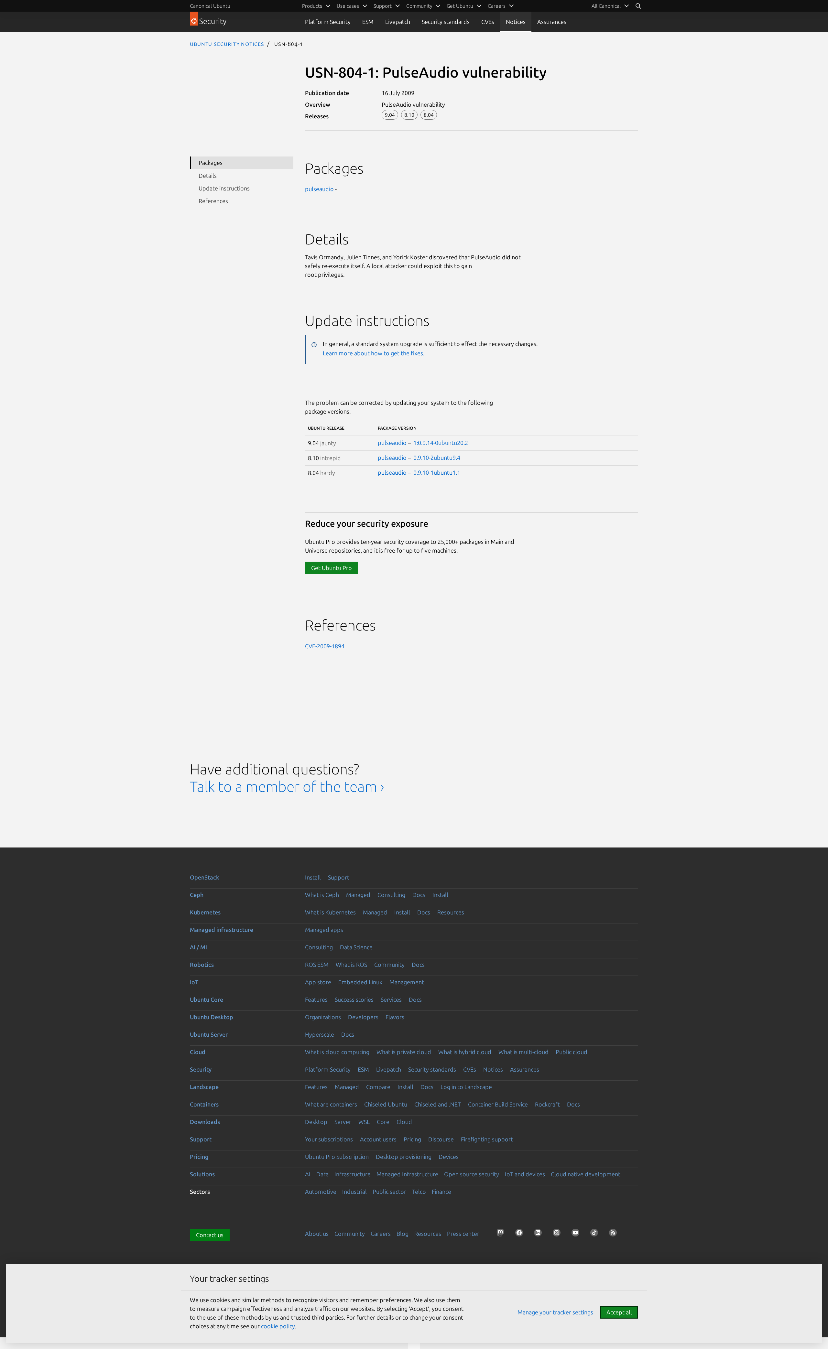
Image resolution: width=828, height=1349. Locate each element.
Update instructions (224, 188)
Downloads (205, 1121)
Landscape (204, 1087)
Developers (363, 1017)
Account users (378, 1139)
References (213, 201)
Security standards (446, 21)
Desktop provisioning (403, 1156)
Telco (419, 1191)
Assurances (551, 21)
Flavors (395, 1017)
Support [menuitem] (383, 6)
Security (201, 1069)
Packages (211, 162)
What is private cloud (403, 1052)
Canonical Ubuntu (210, 6)
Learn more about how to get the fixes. (373, 353)
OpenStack (204, 877)
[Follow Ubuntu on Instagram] (558, 1234)
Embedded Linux (360, 982)
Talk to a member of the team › (287, 786)
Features (316, 999)
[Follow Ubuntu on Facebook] (521, 1234)
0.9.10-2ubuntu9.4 (436, 457)
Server (342, 1121)
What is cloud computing (337, 1052)
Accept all (619, 1312)
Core (383, 1121)
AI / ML (199, 947)
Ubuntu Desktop (211, 1017)
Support (338, 877)
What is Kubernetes (330, 912)
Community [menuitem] (419, 6)
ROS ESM (317, 964)
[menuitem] (610, 6)
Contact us (209, 1235)
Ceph (196, 894)
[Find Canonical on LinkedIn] (540, 1234)
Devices (449, 1156)
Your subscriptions (329, 1139)
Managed (358, 894)
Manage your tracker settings (555, 1312)
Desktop (316, 1121)
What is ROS (351, 964)
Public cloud (571, 1052)
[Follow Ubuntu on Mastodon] (502, 1234)
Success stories (354, 999)
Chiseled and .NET (437, 1104)
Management (406, 982)
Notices (516, 21)
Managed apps (324, 929)
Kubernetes (205, 912)
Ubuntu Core (206, 999)
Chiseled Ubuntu (385, 1104)
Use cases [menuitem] (348, 6)
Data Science (356, 947)
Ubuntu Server (209, 1034)
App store (318, 982)
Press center (463, 1233)
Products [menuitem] (312, 6)
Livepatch (397, 21)
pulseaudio (319, 189)
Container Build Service (498, 1104)
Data (322, 1174)
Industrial (354, 1191)
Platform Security (328, 21)
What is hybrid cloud (464, 1052)
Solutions (202, 1174)
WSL (364, 1121)
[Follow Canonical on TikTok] (596, 1234)
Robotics (202, 964)
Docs (418, 894)
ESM (368, 21)
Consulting (391, 894)
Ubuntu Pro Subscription (337, 1156)
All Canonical (606, 6)
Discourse (441, 1139)
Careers (381, 1233)
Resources (450, 912)
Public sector (389, 1191)
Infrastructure (352, 1174)
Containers (204, 1104)
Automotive (320, 1191)
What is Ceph (322, 894)
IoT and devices (525, 1174)
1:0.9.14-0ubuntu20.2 (440, 442)
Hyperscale (319, 1034)
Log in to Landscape (466, 1087)
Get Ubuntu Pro (331, 568)
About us (317, 1233)
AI (307, 1174)
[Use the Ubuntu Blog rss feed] (615, 1234)
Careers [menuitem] (497, 6)
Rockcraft (547, 1104)
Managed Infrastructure (407, 1174)
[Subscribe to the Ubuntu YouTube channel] (577, 1234)
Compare (378, 1087)
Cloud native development (585, 1174)
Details (208, 175)
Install (313, 877)
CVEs (487, 21)
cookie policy (278, 1326)
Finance (441, 1191)
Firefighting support (487, 1139)
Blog (403, 1233)
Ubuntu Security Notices (227, 43)
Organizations (323, 1017)
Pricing (412, 1139)
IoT (194, 982)
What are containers (331, 1104)
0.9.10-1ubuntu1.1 (436, 472)
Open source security (471, 1174)
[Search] (638, 6)
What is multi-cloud (523, 1052)
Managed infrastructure (221, 929)
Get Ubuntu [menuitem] (460, 6)
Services (391, 999)
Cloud (197, 1052)
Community (389, 964)
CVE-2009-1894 (324, 646)
